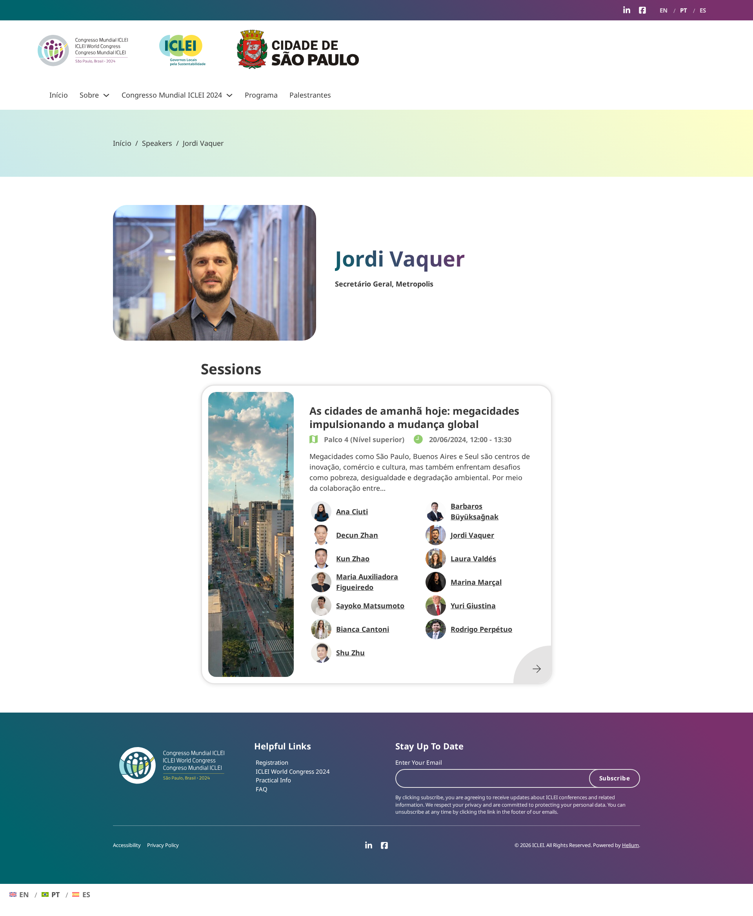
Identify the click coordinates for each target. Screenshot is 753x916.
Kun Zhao (352, 558)
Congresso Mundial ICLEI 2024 (172, 95)
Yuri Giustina (473, 605)
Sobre (89, 95)
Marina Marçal (476, 582)
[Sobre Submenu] (106, 95)
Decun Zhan (357, 535)
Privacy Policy (163, 845)
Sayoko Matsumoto (370, 605)
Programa (261, 95)
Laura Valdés (473, 558)
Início (58, 95)
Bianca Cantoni (362, 629)
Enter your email (418, 762)
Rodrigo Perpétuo (481, 629)
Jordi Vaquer (472, 535)
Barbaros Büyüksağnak (474, 511)
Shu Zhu (350, 652)
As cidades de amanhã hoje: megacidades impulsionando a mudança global (414, 417)
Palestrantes (310, 95)
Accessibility (127, 845)
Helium (630, 845)
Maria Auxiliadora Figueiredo (367, 582)
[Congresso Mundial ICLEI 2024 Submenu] (229, 95)
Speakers (157, 143)
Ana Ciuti (352, 511)
